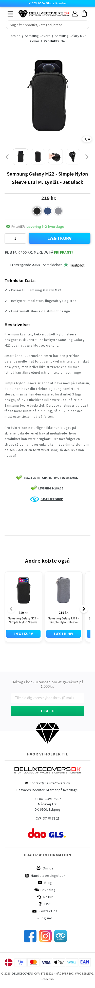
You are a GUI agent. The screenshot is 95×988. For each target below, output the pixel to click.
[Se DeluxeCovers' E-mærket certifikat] (60, 941)
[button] (37, 211)
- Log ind (44, 918)
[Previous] (11, 609)
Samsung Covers (38, 35)
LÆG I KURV (59, 238)
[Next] (84, 609)
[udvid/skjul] (7, 12)
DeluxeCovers (22, 973)
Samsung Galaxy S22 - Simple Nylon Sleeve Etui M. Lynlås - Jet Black (23, 620)
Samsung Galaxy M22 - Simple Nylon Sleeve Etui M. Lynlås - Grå (63, 620)
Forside (15, 35)
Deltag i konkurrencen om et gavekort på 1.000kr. (48, 684)
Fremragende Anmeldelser (36, 264)
